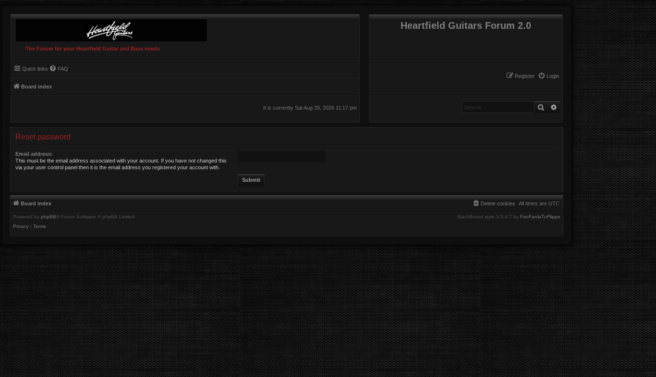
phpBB (48, 216)
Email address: (34, 154)
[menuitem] (548, 76)
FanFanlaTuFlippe (540, 216)
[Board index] (109, 27)
